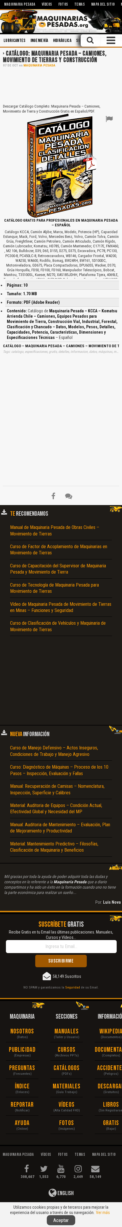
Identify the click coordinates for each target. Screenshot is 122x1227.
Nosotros (22, 1032)
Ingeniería (39, 40)
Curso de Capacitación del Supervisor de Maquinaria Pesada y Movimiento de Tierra (58, 569)
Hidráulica (62, 40)
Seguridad (72, 987)
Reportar (22, 1105)
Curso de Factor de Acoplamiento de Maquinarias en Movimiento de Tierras (58, 550)
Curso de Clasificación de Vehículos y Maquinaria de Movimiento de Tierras (58, 626)
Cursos (67, 1050)
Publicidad (22, 1050)
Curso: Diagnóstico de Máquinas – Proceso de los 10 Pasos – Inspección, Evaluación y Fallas (59, 770)
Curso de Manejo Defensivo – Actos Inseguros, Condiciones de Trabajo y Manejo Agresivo (54, 751)
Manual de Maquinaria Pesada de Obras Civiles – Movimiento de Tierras (54, 530)
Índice (22, 1086)
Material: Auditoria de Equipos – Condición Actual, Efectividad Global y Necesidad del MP (56, 808)
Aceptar (61, 1220)
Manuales (66, 1032)
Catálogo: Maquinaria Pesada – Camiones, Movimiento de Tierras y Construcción (55, 57)
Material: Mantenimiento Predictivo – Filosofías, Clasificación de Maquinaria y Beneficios (54, 847)
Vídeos (67, 1105)
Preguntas (22, 1068)
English (65, 1193)
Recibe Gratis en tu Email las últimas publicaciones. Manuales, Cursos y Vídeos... (61, 935)
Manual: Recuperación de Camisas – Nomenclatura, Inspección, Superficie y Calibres (57, 789)
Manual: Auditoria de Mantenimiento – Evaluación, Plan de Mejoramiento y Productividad (60, 828)
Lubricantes (15, 40)
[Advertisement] (61, 85)
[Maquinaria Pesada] (61, 21)
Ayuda (22, 1123)
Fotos (66, 1123)
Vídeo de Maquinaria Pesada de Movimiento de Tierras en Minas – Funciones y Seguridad (60, 607)
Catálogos (67, 1068)
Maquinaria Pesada (39, 65)
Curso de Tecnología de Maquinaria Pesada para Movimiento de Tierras (54, 588)
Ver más (103, 1212)
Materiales (67, 1086)
